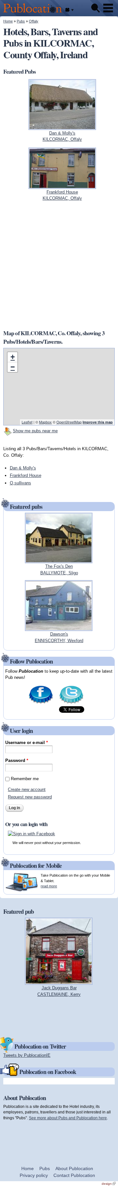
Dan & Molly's (23, 468)
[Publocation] (34, 13)
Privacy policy (34, 1175)
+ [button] (12, 357)
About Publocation (74, 1168)
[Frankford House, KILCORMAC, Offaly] (62, 185)
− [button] (12, 367)
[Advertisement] (59, 265)
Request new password (30, 797)
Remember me (25, 778)
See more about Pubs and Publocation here (68, 1118)
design (109, 1183)
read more (49, 886)
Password (16, 760)
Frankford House (25, 475)
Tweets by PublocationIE (26, 1055)
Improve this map (98, 422)
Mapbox (45, 421)
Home (8, 21)
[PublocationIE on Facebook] (41, 703)
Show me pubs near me (35, 430)
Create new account (27, 789)
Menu (108, 8)
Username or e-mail (26, 742)
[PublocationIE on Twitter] (71, 703)
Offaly (33, 21)
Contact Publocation (74, 1175)
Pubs (21, 21)
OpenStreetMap (69, 421)
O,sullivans (20, 482)
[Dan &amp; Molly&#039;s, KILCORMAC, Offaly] (62, 126)
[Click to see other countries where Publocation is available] (69, 10)
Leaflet (27, 421)
